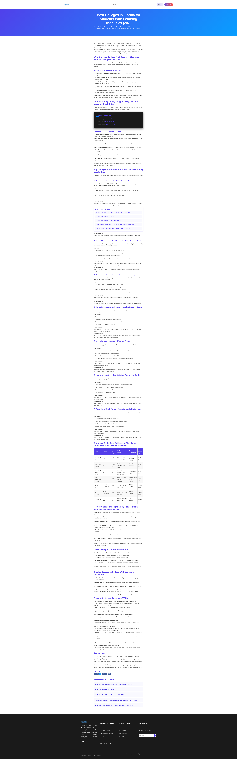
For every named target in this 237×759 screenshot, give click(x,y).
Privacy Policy (136, 754)
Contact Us (153, 754)
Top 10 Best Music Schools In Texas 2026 (106, 216)
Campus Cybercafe (86, 755)
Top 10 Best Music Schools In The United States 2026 (109, 220)
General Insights (123, 730)
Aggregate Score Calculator (106, 740)
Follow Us (84, 741)
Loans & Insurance (123, 736)
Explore (114, 4)
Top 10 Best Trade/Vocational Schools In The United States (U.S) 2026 (113, 212)
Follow (109, 673)
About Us (128, 754)
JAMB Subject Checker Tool (106, 743)
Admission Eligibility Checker (106, 733)
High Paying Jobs (123, 733)
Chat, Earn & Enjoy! (109, 121)
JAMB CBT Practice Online (106, 736)
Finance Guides (122, 740)
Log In (160, 4)
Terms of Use (145, 754)
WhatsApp (104, 673)
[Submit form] (155, 735)
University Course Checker (106, 730)
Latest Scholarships (104, 727)
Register (168, 4)
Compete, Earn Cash (111, 124)
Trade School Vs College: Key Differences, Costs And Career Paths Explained (115, 224)
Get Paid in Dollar (108, 119)
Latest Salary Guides (124, 727)
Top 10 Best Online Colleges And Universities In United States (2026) (113, 228)
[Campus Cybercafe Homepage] (67, 4)
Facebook (96, 673)
